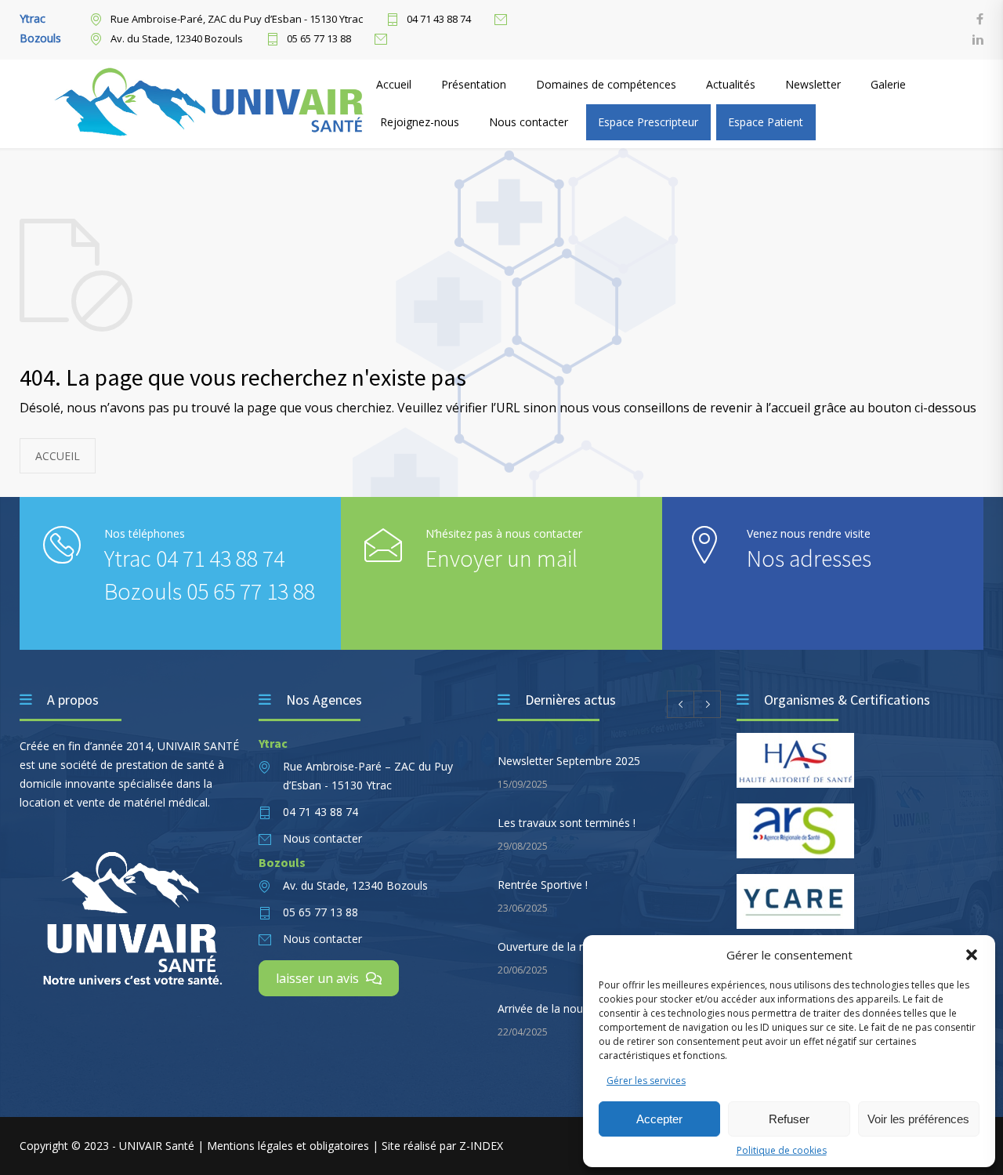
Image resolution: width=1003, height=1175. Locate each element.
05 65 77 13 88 (319, 39)
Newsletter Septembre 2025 (569, 760)
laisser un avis (319, 978)
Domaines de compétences (606, 84)
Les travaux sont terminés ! (566, 822)
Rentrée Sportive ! (543, 884)
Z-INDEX (481, 1145)
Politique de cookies (782, 1150)
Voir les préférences (918, 1119)
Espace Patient (765, 121)
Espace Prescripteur (648, 121)
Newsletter (813, 84)
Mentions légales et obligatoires (289, 1145)
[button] (971, 955)
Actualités (730, 84)
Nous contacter (528, 121)
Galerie (888, 84)
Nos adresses (809, 558)
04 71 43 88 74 (439, 19)
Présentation (473, 84)
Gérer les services (646, 1080)
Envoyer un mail (501, 558)
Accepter (659, 1119)
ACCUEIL (57, 455)
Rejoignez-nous (419, 121)
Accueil (393, 84)
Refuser (789, 1119)
